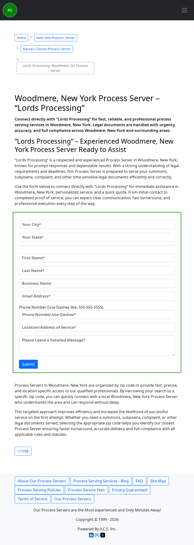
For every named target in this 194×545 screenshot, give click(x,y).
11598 (23, 451)
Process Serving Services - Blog (101, 481)
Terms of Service (32, 499)
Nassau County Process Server (47, 49)
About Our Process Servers (42, 481)
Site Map (158, 481)
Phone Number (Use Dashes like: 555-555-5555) (61, 307)
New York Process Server (55, 37)
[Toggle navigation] (184, 10)
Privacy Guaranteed (129, 490)
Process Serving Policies (39, 490)
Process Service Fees (86, 490)
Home (21, 37)
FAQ (139, 481)
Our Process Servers (72, 499)
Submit (28, 364)
